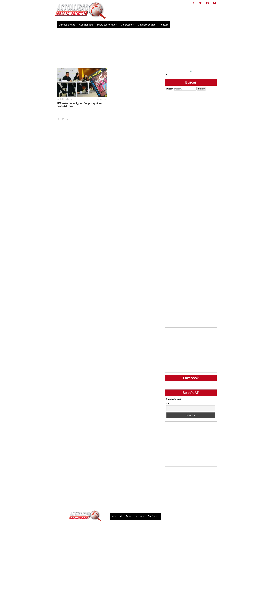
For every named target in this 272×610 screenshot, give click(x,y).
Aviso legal (117, 516)
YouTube (214, 3)
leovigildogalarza (64, 99)
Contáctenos (127, 25)
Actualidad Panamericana (80, 10)
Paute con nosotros (107, 25)
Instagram (207, 3)
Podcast (164, 25)
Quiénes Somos (67, 25)
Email (168, 403)
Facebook (193, 3)
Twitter (200, 3)
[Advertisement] (136, 48)
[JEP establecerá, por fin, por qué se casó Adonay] (82, 82)
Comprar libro (86, 25)
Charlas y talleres (146, 25)
